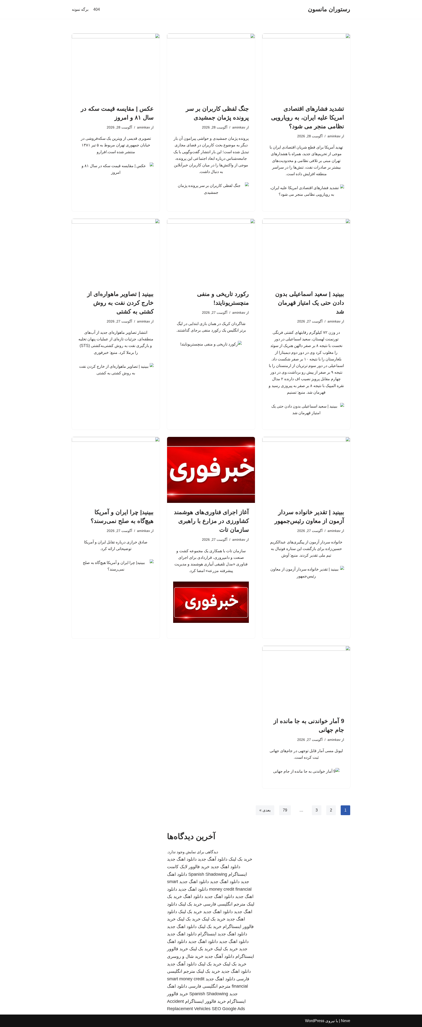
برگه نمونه (80, 9)
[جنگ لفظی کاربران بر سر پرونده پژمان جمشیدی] (211, 66)
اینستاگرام (207, 933)
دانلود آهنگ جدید (212, 859)
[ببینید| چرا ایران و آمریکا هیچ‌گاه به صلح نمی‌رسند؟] (116, 470)
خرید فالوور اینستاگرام (205, 1001)
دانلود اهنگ (193, 896)
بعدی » (265, 810)
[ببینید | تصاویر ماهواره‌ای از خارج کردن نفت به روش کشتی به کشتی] (116, 252)
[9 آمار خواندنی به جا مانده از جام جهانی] (306, 679)
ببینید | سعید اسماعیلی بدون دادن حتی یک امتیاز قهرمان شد (309, 303)
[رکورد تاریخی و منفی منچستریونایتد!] (211, 252)
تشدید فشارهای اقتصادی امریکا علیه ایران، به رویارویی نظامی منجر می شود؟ (307, 117)
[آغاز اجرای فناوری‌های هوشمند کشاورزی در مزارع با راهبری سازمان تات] (211, 470)
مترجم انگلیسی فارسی (224, 904)
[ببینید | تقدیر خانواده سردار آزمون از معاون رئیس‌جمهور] (306, 470)
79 (285, 810)
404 (96, 9)
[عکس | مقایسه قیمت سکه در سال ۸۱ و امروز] (116, 66)
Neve (345, 1021)
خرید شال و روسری (185, 956)
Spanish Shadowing (207, 874)
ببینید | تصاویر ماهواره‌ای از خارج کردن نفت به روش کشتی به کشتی (120, 303)
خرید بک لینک (240, 859)
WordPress (314, 1021)
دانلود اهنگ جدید (182, 859)
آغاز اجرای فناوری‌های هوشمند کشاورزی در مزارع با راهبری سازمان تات (211, 521)
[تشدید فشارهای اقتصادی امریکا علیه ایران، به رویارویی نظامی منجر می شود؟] (306, 66)
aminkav (333, 136)
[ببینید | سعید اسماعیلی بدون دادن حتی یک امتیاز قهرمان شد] (306, 252)
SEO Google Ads (228, 1008)
